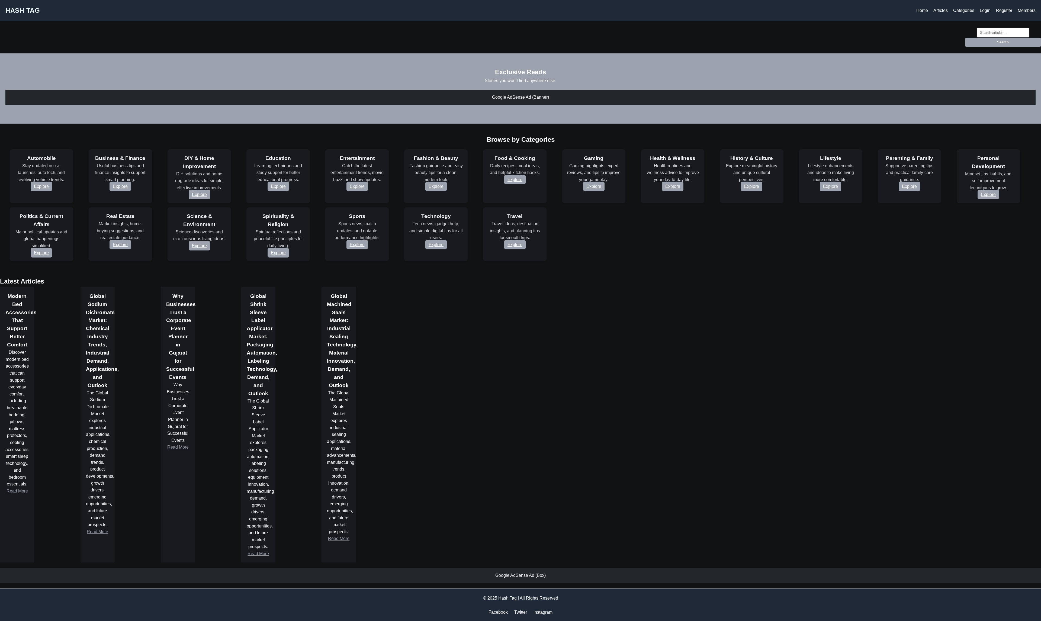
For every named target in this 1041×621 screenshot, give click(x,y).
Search (1003, 42)
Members (1027, 10)
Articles (940, 10)
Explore (41, 186)
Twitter (520, 612)
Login (985, 10)
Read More (17, 491)
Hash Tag (22, 10)
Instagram (543, 612)
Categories (963, 10)
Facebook (498, 612)
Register (1004, 10)
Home (922, 10)
